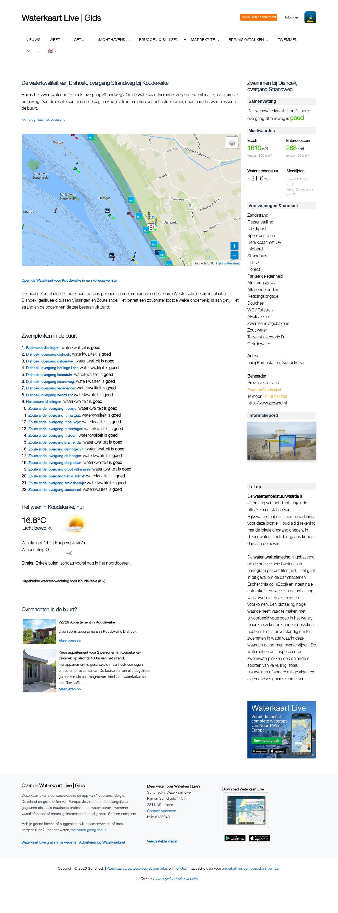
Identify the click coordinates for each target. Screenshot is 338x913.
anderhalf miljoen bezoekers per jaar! (251, 868)
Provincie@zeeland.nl (264, 389)
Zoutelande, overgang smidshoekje (57, 483)
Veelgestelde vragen (163, 841)
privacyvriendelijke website (177, 878)
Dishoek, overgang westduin (49, 395)
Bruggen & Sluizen (159, 39)
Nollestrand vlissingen (43, 401)
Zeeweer (139, 868)
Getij (80, 39)
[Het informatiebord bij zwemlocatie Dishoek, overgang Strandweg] (281, 441)
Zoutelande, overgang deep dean (55, 462)
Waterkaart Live (119, 868)
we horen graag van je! (89, 829)
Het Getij (180, 868)
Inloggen (292, 17)
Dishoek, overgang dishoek (48, 354)
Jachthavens (112, 39)
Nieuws (33, 39)
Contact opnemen (161, 810)
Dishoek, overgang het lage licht (52, 367)
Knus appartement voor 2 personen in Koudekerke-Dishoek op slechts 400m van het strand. (100, 655)
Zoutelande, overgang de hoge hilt (56, 449)
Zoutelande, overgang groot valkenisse (59, 469)
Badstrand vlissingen (42, 347)
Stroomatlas (158, 868)
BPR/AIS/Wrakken (247, 39)
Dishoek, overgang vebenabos (50, 388)
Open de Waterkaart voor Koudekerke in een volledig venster (70, 280)
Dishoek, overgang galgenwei (49, 361)
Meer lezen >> (70, 640)
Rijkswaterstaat (228, 263)
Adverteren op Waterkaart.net (102, 842)
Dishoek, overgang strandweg (50, 381)
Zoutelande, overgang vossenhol (55, 489)
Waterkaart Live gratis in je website (49, 842)
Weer (56, 39)
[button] (22, 228)
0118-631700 (276, 396)
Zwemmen (288, 39)
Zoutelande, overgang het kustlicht (56, 476)
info (31, 51)
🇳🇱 (50, 51)
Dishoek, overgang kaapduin (49, 374)
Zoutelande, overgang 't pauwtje (54, 422)
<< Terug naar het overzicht (43, 119)
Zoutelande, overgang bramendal (55, 442)
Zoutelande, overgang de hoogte (55, 455)
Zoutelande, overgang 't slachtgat (55, 428)
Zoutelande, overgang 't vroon (53, 435)
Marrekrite (203, 39)
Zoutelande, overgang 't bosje (52, 408)
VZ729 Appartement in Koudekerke (87, 622)
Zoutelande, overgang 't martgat (54, 415)
